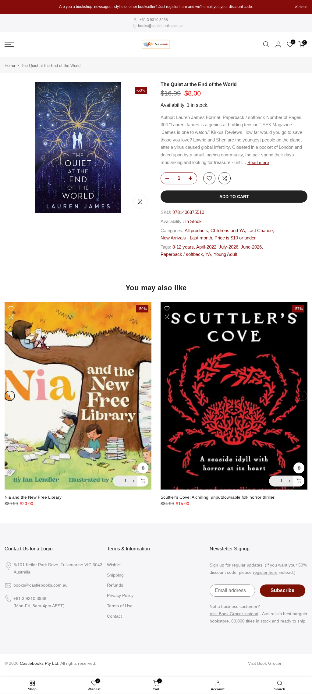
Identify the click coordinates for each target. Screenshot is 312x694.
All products (196, 230)
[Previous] (10, 396)
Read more (258, 162)
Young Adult (225, 254)
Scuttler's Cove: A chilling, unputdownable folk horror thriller (218, 497)
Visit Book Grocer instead (234, 613)
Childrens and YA (228, 230)
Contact (114, 616)
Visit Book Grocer (265, 663)
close (12, 7)
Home (10, 66)
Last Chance (260, 230)
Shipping (115, 575)
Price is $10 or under (235, 237)
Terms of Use (120, 605)
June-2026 (251, 247)
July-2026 (228, 247)
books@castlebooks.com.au (161, 26)
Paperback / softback (182, 254)
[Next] (302, 396)
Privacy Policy (120, 595)
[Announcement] (156, 7)
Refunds (115, 585)
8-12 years (183, 247)
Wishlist (114, 564)
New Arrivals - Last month (186, 237)
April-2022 (206, 247)
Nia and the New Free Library (33, 497)
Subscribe (282, 590)
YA (208, 254)
